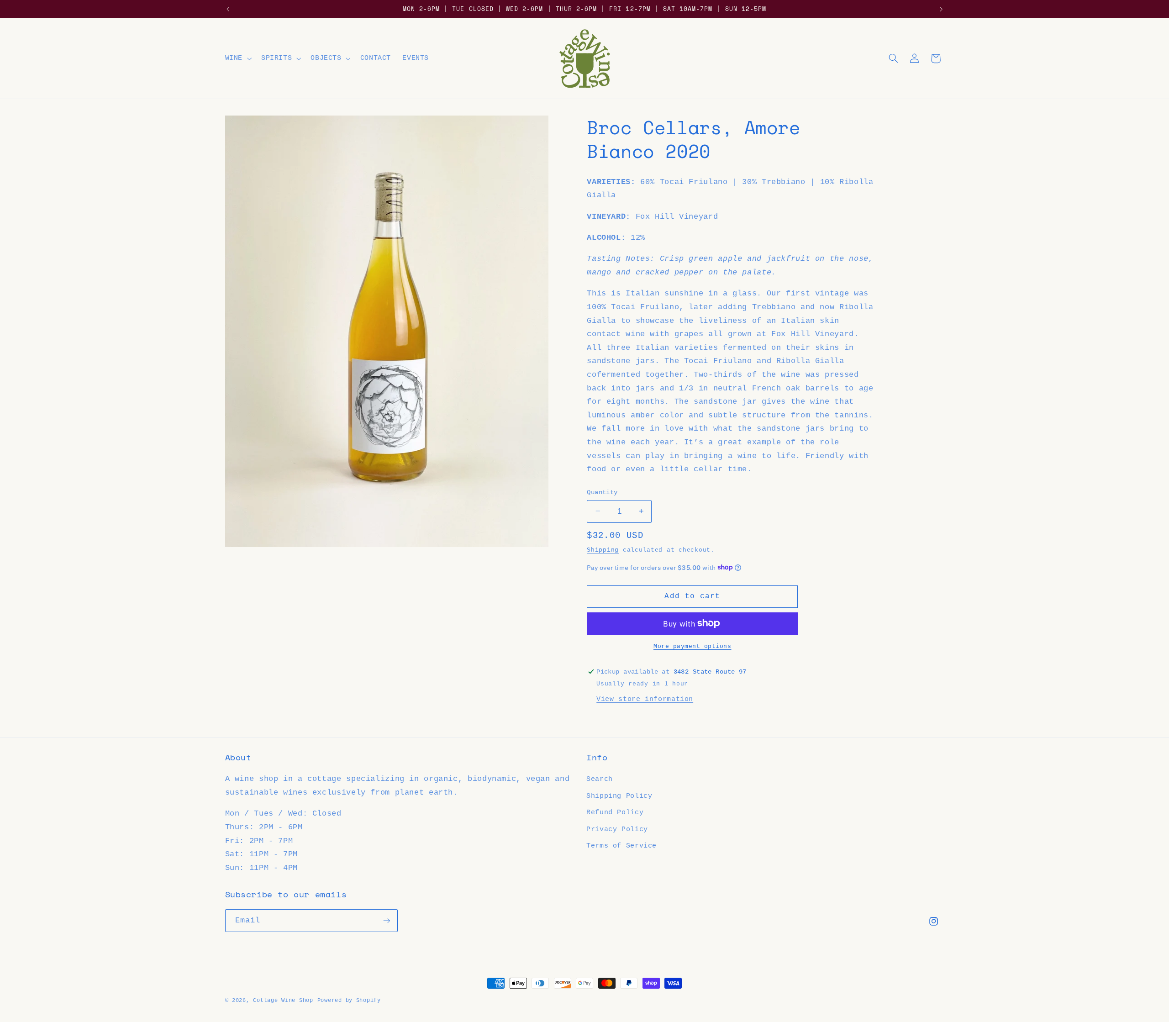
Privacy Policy (617, 829)
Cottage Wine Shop (283, 1000)
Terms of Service (621, 845)
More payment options (692, 646)
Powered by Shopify (349, 1000)
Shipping (603, 550)
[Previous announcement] (228, 9)
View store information (644, 698)
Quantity (602, 492)
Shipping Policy (619, 796)
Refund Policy (614, 812)
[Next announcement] (941, 9)
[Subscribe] (386, 920)
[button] (237, 58)
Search (599, 779)
